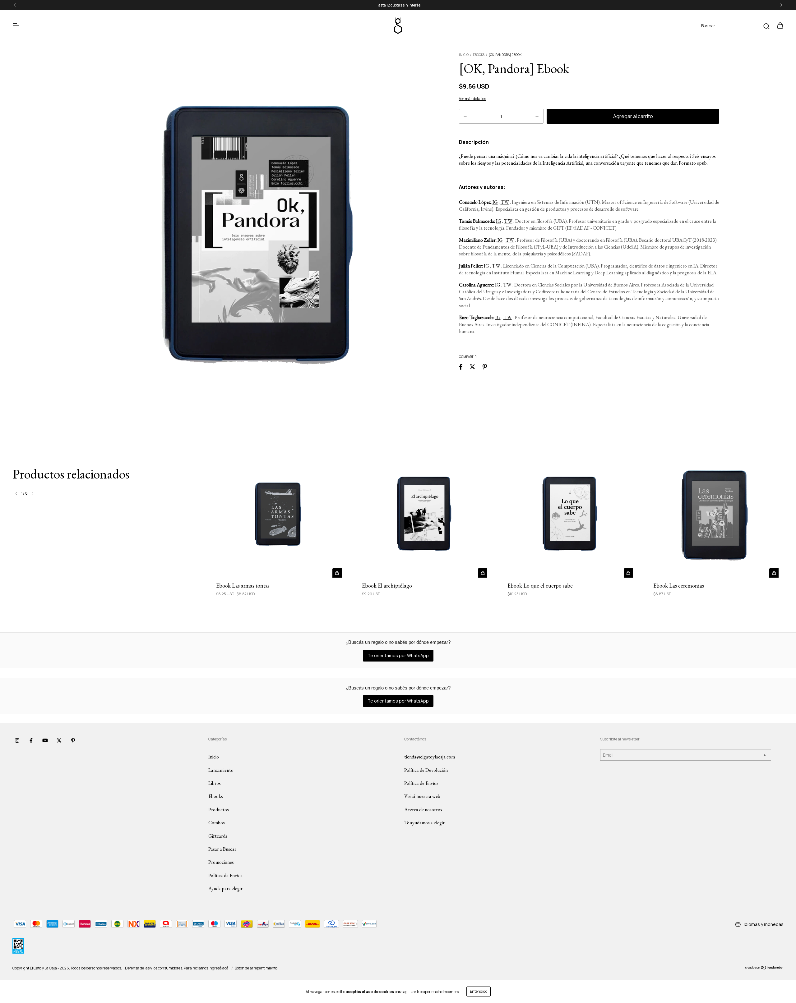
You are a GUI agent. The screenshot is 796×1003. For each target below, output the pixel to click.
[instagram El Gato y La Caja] (17, 740)
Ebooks (478, 55)
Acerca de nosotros (423, 809)
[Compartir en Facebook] (461, 367)
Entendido (478, 991)
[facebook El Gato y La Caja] (31, 740)
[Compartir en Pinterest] (485, 367)
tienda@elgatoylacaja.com (429, 756)
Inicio (464, 55)
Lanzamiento (221, 770)
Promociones (221, 862)
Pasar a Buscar (222, 849)
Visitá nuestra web (422, 796)
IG (495, 202)
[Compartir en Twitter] (472, 367)
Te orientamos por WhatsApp (398, 655)
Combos (216, 822)
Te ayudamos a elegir (424, 822)
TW (505, 202)
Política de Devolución (426, 770)
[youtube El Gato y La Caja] (45, 740)
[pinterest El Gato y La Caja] (73, 740)
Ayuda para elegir (225, 888)
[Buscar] (766, 26)
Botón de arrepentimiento (256, 968)
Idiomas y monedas (763, 924)
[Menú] (15, 26)
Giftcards (217, 836)
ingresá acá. (219, 968)
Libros (214, 783)
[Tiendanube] (764, 968)
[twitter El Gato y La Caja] (59, 740)
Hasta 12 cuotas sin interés (398, 5)
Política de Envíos (225, 875)
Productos (218, 809)
